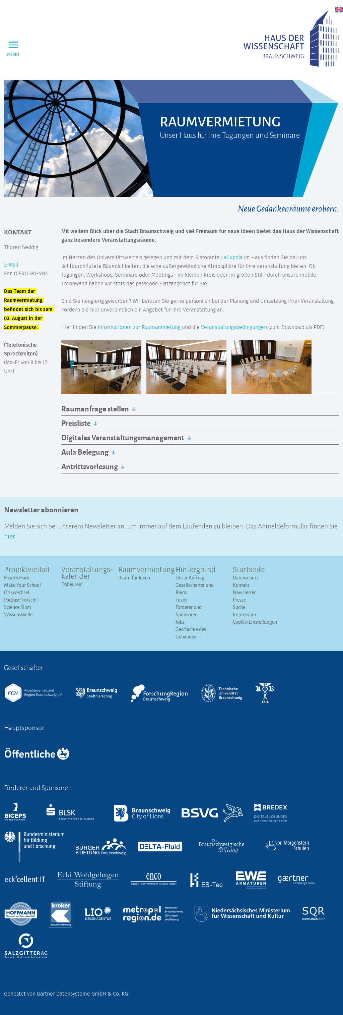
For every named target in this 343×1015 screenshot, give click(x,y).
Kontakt (241, 584)
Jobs (180, 621)
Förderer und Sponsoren (189, 611)
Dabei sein (72, 584)
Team (181, 599)
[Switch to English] (339, 10)
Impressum (244, 614)
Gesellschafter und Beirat (195, 588)
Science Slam (17, 607)
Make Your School (22, 584)
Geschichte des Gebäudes (191, 633)
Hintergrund (196, 570)
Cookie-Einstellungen (255, 621)
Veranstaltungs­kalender (86, 573)
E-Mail (11, 265)
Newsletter (244, 592)
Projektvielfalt (27, 570)
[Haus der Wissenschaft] (291, 38)
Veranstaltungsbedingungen (234, 327)
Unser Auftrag (190, 577)
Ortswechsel (16, 592)
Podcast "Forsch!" (21, 599)
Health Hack (16, 577)
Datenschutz (246, 577)
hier (9, 535)
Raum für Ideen (134, 577)
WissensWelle (18, 614)
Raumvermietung (142, 570)
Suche (239, 607)
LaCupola (232, 257)
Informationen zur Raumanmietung (139, 327)
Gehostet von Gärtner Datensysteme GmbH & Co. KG (66, 994)
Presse (239, 599)
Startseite (249, 570)
